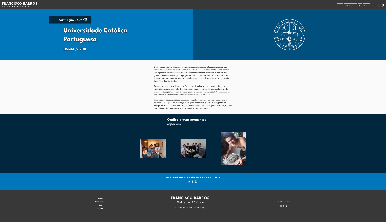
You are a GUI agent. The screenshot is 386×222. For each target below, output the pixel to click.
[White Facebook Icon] (378, 5)
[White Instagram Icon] (382, 5)
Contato (100, 208)
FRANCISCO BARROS (20, 4)
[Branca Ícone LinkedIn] (374, 5)
